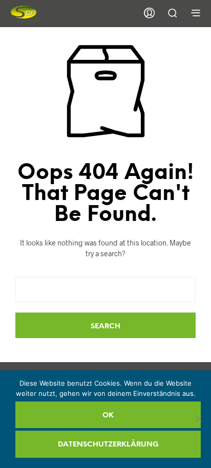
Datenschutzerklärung (108, 445)
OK (108, 415)
